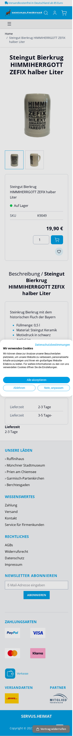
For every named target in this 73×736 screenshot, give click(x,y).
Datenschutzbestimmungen (52, 344)
